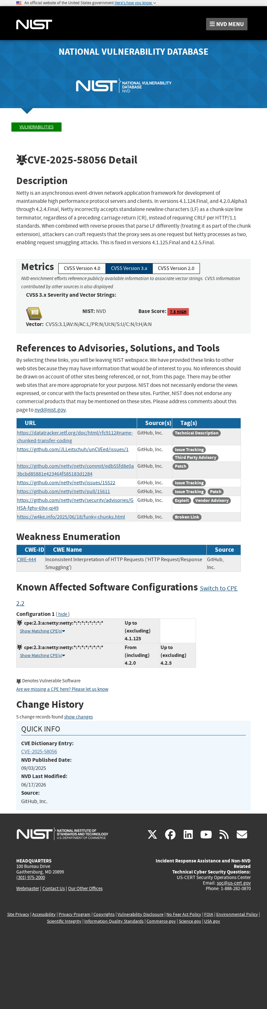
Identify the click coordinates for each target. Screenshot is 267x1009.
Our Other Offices (85, 888)
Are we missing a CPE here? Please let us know (62, 689)
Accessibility (44, 914)
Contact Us (53, 888)
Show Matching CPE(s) (41, 631)
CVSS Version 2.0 (176, 268)
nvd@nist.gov (50, 409)
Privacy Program (75, 914)
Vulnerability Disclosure (140, 914)
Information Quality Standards (114, 921)
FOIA (208, 914)
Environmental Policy (237, 914)
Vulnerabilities (36, 127)
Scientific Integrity (64, 921)
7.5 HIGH (178, 311)
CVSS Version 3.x (129, 268)
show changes (78, 717)
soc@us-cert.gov (234, 883)
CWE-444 (26, 559)
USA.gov (212, 921)
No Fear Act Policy (183, 914)
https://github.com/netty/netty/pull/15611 (63, 491)
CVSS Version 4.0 (82, 268)
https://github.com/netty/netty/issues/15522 (66, 482)
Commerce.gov (161, 921)
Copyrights (104, 914)
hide (62, 614)
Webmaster (27, 888)
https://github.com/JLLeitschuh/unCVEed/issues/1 (73, 449)
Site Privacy (18, 914)
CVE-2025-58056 (39, 751)
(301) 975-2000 (30, 877)
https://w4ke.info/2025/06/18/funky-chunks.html (71, 517)
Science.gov (190, 921)
